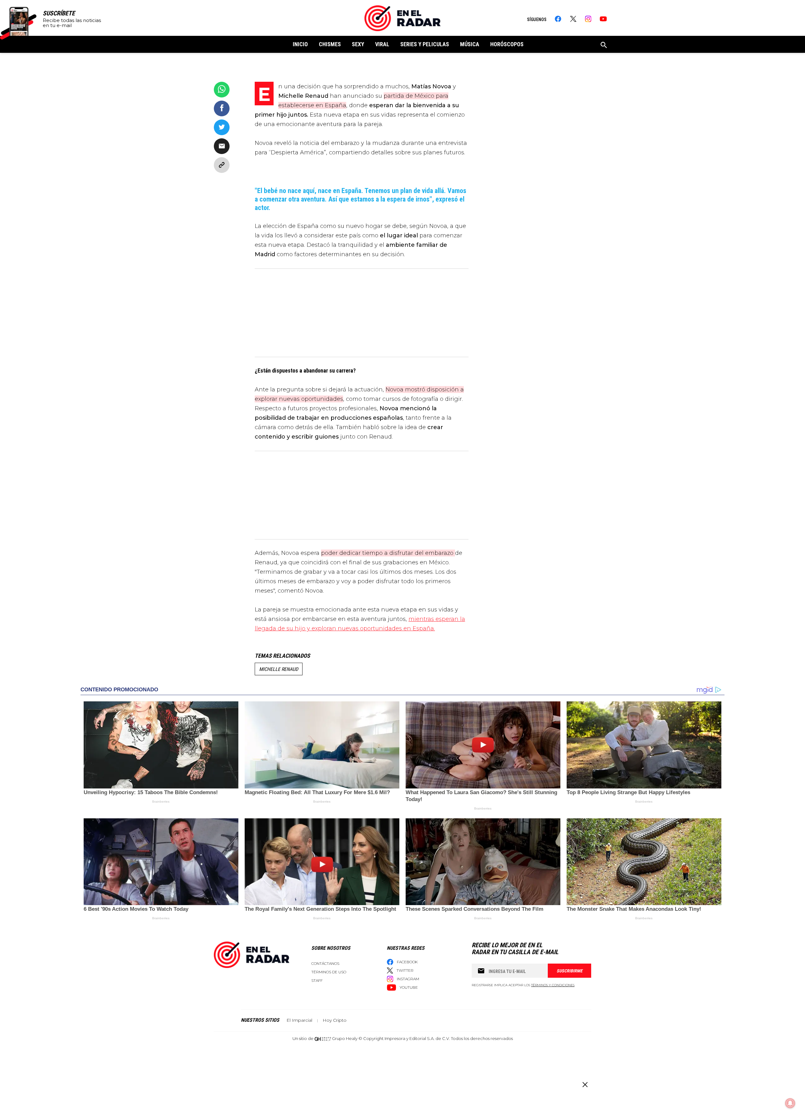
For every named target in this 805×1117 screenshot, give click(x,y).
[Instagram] (588, 19)
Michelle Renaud (278, 669)
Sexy (358, 44)
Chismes (330, 44)
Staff (317, 980)
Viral (382, 44)
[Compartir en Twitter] (222, 127)
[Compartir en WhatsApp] (222, 89)
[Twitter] (573, 19)
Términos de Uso (328, 972)
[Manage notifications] (790, 1103)
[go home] (402, 18)
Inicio (300, 44)
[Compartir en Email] (222, 146)
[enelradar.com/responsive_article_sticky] (585, 1084)
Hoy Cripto (335, 1020)
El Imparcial (299, 1020)
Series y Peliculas (424, 44)
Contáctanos (325, 963)
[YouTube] (603, 19)
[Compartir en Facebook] (222, 108)
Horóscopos (507, 44)
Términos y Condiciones (553, 985)
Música (469, 44)
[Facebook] (558, 19)
